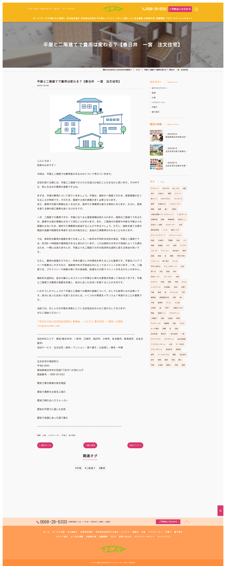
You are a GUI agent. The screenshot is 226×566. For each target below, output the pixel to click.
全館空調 (154, 219)
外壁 (176, 282)
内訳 (174, 323)
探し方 (153, 271)
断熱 (162, 219)
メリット (178, 193)
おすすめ (166, 188)
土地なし (161, 193)
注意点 (170, 318)
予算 (152, 365)
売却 (173, 360)
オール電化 (155, 328)
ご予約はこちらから (180, 9)
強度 (167, 271)
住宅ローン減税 (156, 224)
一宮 (182, 334)
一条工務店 (173, 334)
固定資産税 (155, 230)
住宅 (180, 224)
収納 (174, 245)
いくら (165, 230)
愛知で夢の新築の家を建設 (51, 383)
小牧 (170, 344)
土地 (44, 435)
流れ (152, 193)
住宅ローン (182, 219)
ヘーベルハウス (163, 354)
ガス (167, 245)
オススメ (154, 282)
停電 (164, 328)
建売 (166, 360)
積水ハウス (175, 230)
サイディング (155, 323)
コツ (184, 240)
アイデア (183, 245)
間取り (168, 365)
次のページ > (135, 445)
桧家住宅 (169, 349)
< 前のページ (45, 445)
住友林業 (154, 334)
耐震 (152, 209)
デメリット (155, 188)
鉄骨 (177, 318)
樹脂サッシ (162, 313)
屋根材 (160, 302)
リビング (154, 250)
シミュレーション (175, 235)
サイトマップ (164, 537)
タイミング (174, 292)
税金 (162, 282)
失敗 (176, 365)
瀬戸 (152, 354)
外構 (174, 297)
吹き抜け (176, 250)
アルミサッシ (174, 313)
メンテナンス (155, 287)
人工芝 (177, 302)
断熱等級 (171, 219)
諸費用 (166, 323)
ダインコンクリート (158, 235)
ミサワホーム (169, 339)
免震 (159, 209)
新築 (39, 435)
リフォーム (155, 261)
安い (181, 297)
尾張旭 (178, 349)
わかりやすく (166, 198)
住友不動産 (181, 339)
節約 (175, 287)
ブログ (182, 323)
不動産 (170, 240)
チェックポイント (170, 266)
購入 (180, 360)
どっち (175, 261)
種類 (171, 256)
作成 (177, 240)
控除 (169, 282)
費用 (152, 204)
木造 (161, 271)
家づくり (154, 198)
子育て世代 (181, 256)
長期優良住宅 (164, 297)
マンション (165, 250)
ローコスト (168, 276)
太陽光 (174, 209)
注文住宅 (183, 354)
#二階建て (90, 468)
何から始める (155, 266)
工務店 (160, 365)
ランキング (178, 198)
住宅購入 (167, 287)
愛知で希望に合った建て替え (52, 418)
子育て (167, 308)
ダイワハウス (155, 339)
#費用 (102, 468)
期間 (169, 193)
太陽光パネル (178, 308)
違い (166, 209)
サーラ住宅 (180, 344)
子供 (183, 292)
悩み (174, 271)
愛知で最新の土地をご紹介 (51, 392)
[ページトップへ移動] (187, 521)
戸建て (64, 435)
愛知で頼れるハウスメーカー (52, 400)
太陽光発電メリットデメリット (162, 214)
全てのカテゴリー (160, 88)
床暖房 (160, 245)
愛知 (174, 354)
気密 (152, 240)
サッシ (168, 302)
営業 (152, 256)
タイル (184, 282)
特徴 (159, 256)
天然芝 (153, 308)
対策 (176, 328)
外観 (184, 188)
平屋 (152, 292)
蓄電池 (153, 297)
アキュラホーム (156, 349)
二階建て (154, 318)
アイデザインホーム (158, 344)
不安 (152, 302)
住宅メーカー (155, 276)
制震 (152, 245)
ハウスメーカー (54, 435)
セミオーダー (170, 224)
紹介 (152, 360)
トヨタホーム (182, 214)
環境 (152, 313)
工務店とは (162, 204)
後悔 (183, 365)
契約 (162, 318)
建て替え (72, 435)
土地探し (161, 240)
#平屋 (78, 468)
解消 (184, 250)
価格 (159, 360)
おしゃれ (176, 188)
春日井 (163, 334)
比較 (177, 276)
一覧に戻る (90, 445)
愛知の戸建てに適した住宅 (51, 409)
